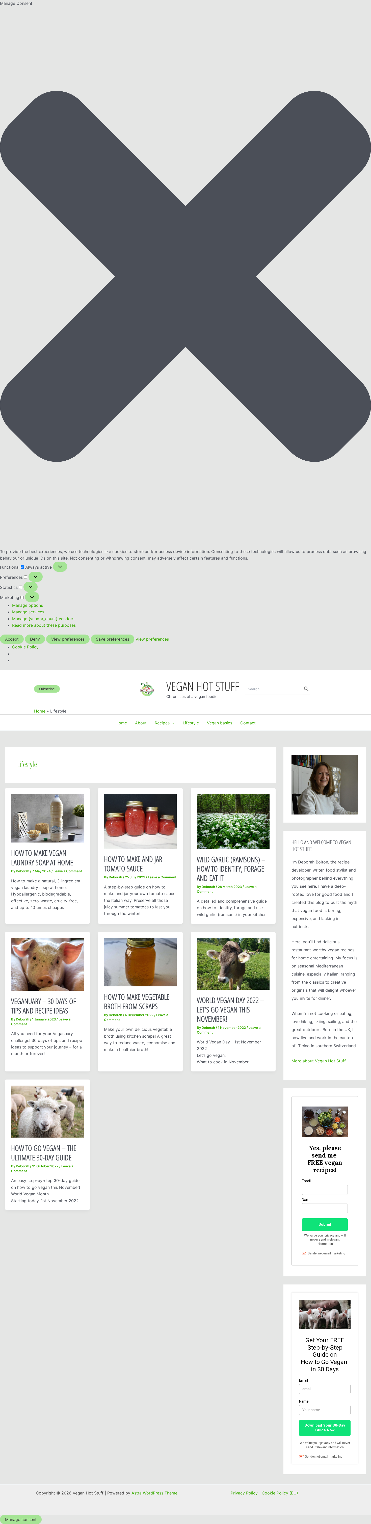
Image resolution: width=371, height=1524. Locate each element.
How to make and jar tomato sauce (133, 864)
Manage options (27, 605)
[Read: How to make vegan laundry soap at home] (47, 818)
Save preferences (112, 639)
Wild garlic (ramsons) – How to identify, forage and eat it (231, 868)
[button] (185, 277)
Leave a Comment (68, 871)
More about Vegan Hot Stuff (319, 1060)
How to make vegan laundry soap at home (42, 858)
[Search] (306, 689)
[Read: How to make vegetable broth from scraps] (140, 961)
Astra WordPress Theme (154, 1492)
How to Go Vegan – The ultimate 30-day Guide (43, 1153)
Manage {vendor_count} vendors (43, 618)
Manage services (28, 611)
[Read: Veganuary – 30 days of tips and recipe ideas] (47, 963)
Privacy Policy (244, 1492)
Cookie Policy (25, 646)
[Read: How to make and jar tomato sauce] (140, 821)
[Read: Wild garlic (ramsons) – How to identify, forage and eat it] (233, 821)
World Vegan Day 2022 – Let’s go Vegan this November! (230, 1009)
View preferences (68, 639)
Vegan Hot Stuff (202, 686)
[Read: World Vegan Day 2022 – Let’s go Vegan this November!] (233, 963)
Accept (12, 639)
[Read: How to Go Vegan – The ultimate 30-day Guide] (47, 1111)
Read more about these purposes (44, 625)
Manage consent (21, 1519)
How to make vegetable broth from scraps (137, 1001)
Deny (35, 639)
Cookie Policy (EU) (280, 1492)
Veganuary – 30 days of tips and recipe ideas (43, 1006)
